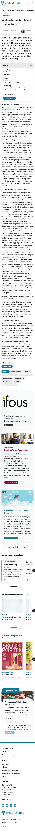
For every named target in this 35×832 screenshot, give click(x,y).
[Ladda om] (28, 555)
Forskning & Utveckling (9, 770)
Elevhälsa (30, 10)
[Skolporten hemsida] (10, 3)
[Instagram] (15, 805)
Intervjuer (20, 10)
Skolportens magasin (9, 755)
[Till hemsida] (13, 813)
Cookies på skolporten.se (10, 819)
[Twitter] (7, 805)
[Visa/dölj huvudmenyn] (32, 3)
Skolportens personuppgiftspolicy (18, 729)
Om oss (4, 776)
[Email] (25, 547)
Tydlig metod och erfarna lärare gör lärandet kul (12, 618)
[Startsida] (3, 10)
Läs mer (4, 638)
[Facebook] (16, 547)
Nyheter (4, 767)
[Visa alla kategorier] (21, 561)
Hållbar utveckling (10, 565)
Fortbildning (6, 764)
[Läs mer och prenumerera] (12, 656)
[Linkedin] (21, 547)
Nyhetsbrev (5, 752)
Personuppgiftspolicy (9, 822)
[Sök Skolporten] (27, 3)
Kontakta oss (6, 799)
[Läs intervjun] (12, 606)
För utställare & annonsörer (11, 773)
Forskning (10, 10)
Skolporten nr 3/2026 (7, 674)
